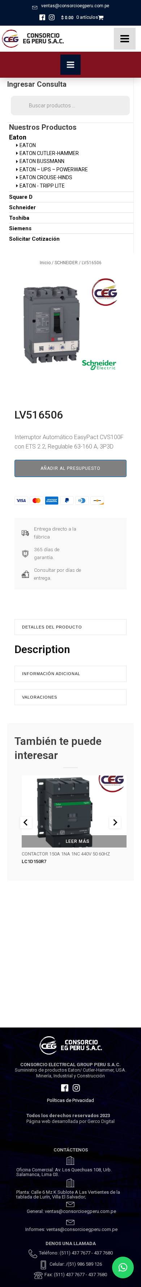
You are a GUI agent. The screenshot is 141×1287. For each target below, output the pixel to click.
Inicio (45, 262)
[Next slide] (115, 822)
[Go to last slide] (26, 822)
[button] (123, 1267)
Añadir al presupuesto (70, 468)
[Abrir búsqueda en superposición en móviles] (70, 105)
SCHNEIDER (66, 262)
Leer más (78, 841)
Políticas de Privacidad (70, 1100)
